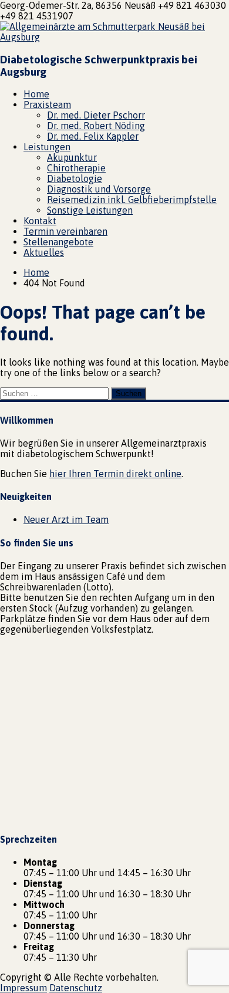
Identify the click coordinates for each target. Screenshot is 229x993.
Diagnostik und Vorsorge (99, 189)
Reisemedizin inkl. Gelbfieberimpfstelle (132, 199)
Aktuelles (43, 252)
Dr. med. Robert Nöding (96, 125)
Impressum (23, 987)
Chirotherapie (76, 168)
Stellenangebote (58, 242)
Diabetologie (74, 178)
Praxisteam (47, 104)
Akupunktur (72, 157)
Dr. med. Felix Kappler (93, 136)
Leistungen (46, 146)
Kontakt (39, 220)
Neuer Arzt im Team (66, 519)
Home (36, 94)
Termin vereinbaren (65, 231)
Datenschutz (75, 987)
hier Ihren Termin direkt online (115, 473)
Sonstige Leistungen (90, 210)
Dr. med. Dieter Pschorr (96, 115)
